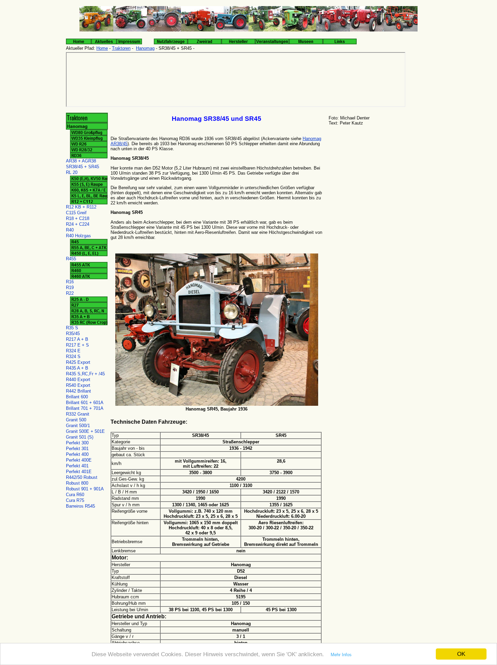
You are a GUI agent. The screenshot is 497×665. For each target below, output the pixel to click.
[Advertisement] (378, 181)
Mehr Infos (341, 654)
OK (461, 654)
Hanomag (145, 48)
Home (102, 48)
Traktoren (121, 48)
